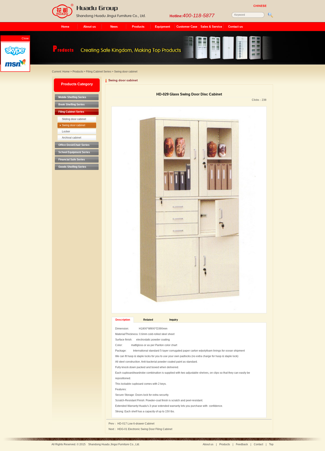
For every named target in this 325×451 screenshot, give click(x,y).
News (114, 26)
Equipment (162, 26)
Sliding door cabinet (74, 119)
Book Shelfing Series (71, 104)
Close (25, 38)
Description (122, 319)
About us (89, 26)
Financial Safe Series (71, 159)
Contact (258, 444)
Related (148, 319)
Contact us (235, 26)
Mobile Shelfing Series (72, 97)
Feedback (242, 444)
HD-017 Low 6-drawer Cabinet (135, 423)
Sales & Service (211, 26)
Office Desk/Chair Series (74, 145)
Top (271, 444)
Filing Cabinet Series (98, 71)
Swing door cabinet (125, 71)
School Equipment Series (74, 152)
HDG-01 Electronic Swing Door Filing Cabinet (144, 429)
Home (65, 26)
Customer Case (186, 26)
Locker (66, 131)
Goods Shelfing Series (72, 166)
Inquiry (173, 319)
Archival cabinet (71, 137)
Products (138, 26)
